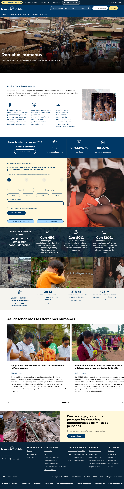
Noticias (111, 451)
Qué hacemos (14, 14)
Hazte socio (93, 454)
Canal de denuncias (115, 483)
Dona (113, 8)
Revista (110, 467)
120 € (42, 195)
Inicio (3, 14)
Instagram (10, 459)
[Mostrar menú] (121, 8)
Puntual (21, 190)
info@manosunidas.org (114, 477)
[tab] (64, 402)
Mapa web (37, 483)
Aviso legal (49, 483)
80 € (28, 195)
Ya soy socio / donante (20, 221)
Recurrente (49, 190)
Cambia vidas (16, 213)
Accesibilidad (25, 483)
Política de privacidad (65, 483)
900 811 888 (7, 2)
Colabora (93, 447)
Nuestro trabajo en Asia (76, 457)
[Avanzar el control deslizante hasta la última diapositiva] (3, 284)
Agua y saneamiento (51, 457)
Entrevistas (112, 457)
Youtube (14, 459)
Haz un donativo (95, 451)
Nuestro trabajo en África (76, 451)
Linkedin (18, 459)
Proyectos (56, 2)
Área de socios (116, 2)
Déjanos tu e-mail (14, 200)
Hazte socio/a (100, 8)
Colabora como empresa (97, 463)
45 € (13, 195)
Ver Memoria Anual (24, 152)
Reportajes (112, 454)
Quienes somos (34, 447)
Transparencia (32, 457)
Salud (46, 454)
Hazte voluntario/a (95, 457)
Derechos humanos (51, 463)
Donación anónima (50, 221)
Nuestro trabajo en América (77, 454)
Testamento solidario (96, 460)
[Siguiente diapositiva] (121, 284)
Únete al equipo (31, 2)
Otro (57, 195)
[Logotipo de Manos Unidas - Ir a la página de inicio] (12, 9)
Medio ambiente (50, 470)
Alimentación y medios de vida (55, 467)
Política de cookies (84, 483)
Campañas (112, 460)
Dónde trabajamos (77, 447)
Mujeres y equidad (50, 460)
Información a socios (9, 483)
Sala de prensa (113, 463)
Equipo (29, 451)
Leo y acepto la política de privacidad (24, 208)
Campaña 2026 (70, 3)
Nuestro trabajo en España (77, 460)
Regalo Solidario (94, 467)
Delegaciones (44, 2)
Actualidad (113, 447)
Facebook (2, 459)
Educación (48, 451)
